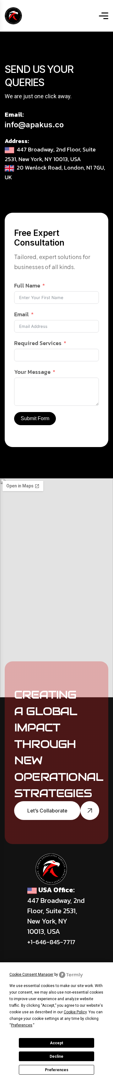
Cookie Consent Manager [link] (31, 974)
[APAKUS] (13, 15)
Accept (56, 1043)
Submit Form (35, 418)
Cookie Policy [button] (75, 1012)
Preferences (56, 1070)
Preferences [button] (21, 1025)
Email (21, 314)
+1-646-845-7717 (51, 942)
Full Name (27, 285)
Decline (56, 1056)
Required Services (38, 343)
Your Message (32, 372)
